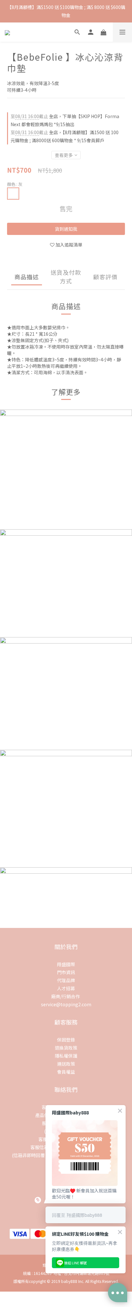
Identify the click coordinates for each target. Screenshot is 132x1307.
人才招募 (66, 988)
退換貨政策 (66, 1047)
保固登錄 (66, 1039)
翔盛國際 (66, 964)
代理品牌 (66, 980)
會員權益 (66, 1072)
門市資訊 (66, 972)
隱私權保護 (66, 1055)
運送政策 (66, 1063)
